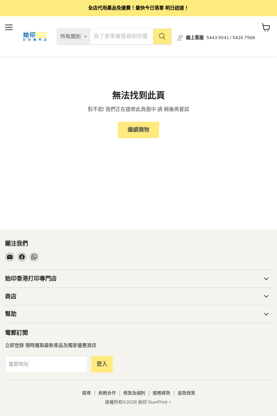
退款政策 (186, 393)
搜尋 (86, 393)
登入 (102, 364)
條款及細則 (134, 393)
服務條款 (161, 393)
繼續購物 (138, 129)
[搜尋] (162, 36)
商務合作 (107, 393)
